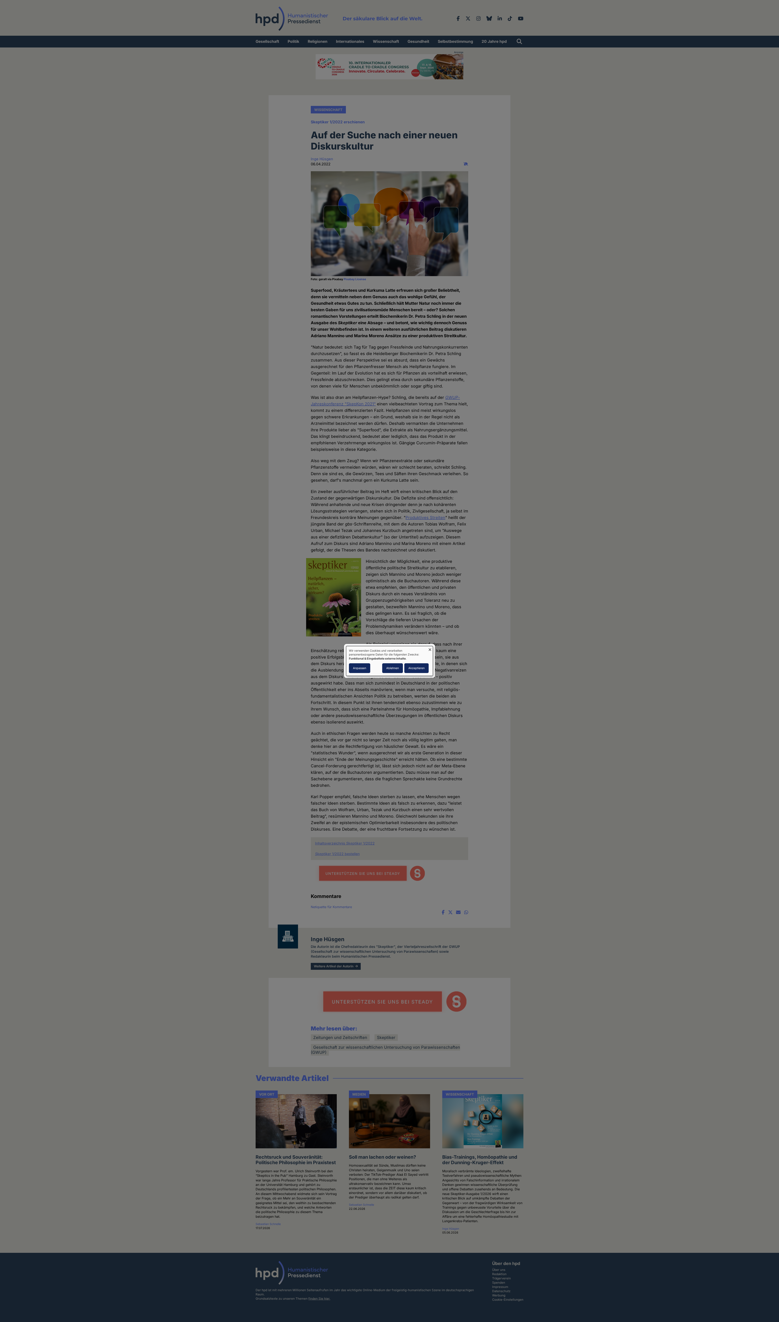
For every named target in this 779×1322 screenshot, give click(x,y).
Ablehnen (392, 668)
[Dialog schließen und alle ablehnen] (430, 648)
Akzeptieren (416, 668)
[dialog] (389, 661)
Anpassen (359, 668)
